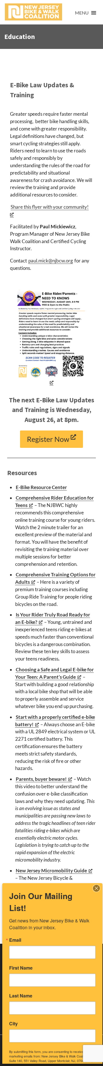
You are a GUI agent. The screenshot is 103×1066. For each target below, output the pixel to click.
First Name (21, 968)
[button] (82, 12)
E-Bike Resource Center (41, 487)
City (13, 1023)
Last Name (20, 995)
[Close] (96, 888)
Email (15, 940)
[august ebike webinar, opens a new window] (51, 337)
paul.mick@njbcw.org (50, 261)
